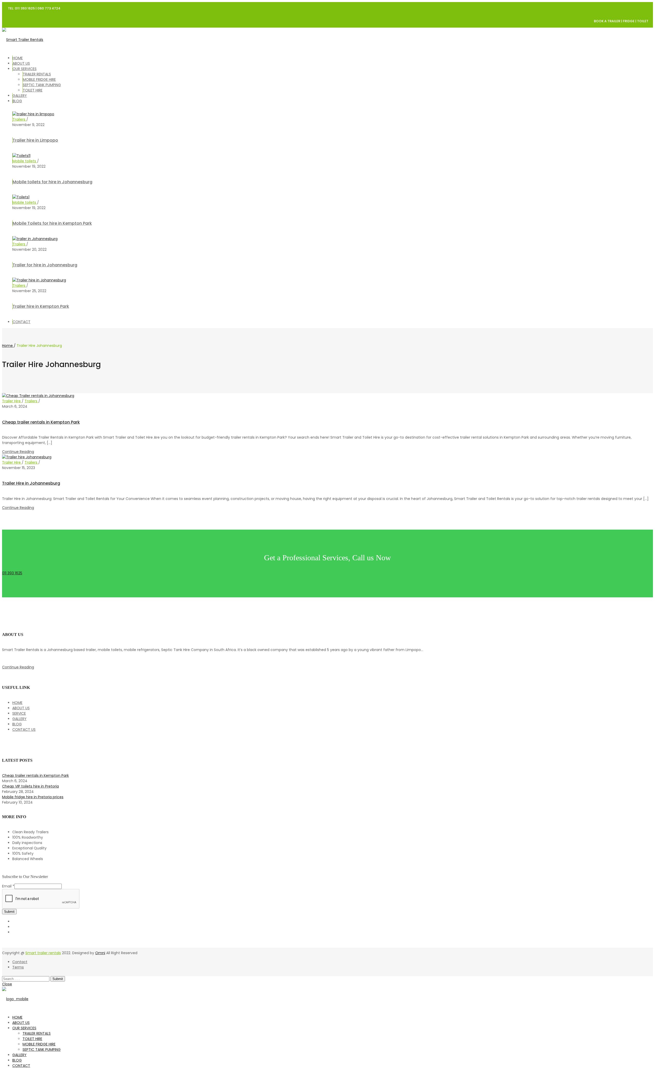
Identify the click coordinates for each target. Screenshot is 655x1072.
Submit (9, 912)
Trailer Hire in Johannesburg (31, 483)
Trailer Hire (12, 401)
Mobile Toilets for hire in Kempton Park (52, 223)
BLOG (17, 101)
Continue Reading (18, 451)
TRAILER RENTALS (37, 74)
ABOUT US (21, 63)
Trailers (19, 119)
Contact (19, 961)
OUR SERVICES (25, 68)
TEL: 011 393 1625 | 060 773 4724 (34, 8)
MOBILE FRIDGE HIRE (39, 79)
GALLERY (20, 95)
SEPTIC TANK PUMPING (42, 84)
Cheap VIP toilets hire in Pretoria (30, 786)
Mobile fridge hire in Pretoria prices (32, 797)
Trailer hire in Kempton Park (41, 306)
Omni (100, 952)
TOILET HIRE (32, 90)
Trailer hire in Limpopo (35, 140)
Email (8, 886)
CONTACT (21, 321)
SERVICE (19, 713)
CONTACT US (24, 729)
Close (7, 984)
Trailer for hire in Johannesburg (45, 265)
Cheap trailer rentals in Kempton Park (41, 422)
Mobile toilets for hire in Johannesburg (52, 182)
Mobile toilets (25, 161)
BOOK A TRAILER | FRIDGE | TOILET (621, 21)
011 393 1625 (12, 573)
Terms (18, 967)
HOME (18, 58)
